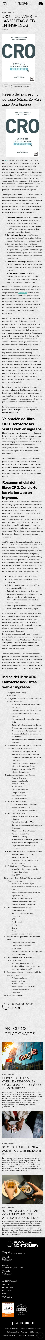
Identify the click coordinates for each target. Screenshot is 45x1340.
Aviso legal (24, 1332)
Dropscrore (22, 293)
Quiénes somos (9, 1281)
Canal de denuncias (9, 1335)
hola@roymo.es (7, 1259)
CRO (6, 86)
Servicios (6, 1284)
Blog (4, 1294)
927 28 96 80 (6, 1261)
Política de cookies (13, 1332)
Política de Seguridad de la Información (30, 1335)
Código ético (34, 1332)
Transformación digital (22, 86)
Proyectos (7, 1287)
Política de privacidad (11, 1328)
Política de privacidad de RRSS (30, 1328)
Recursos (7, 1291)
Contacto (7, 1297)
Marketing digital (8, 12)
